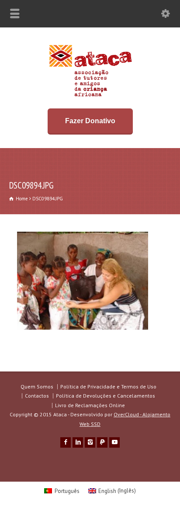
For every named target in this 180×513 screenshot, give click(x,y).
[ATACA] (90, 96)
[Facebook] (65, 442)
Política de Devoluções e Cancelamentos (105, 395)
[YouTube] (114, 442)
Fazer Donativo (90, 121)
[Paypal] (102, 442)
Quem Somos (37, 386)
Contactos (37, 395)
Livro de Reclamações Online (90, 405)
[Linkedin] (78, 442)
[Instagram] (90, 442)
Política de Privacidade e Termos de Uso (108, 386)
